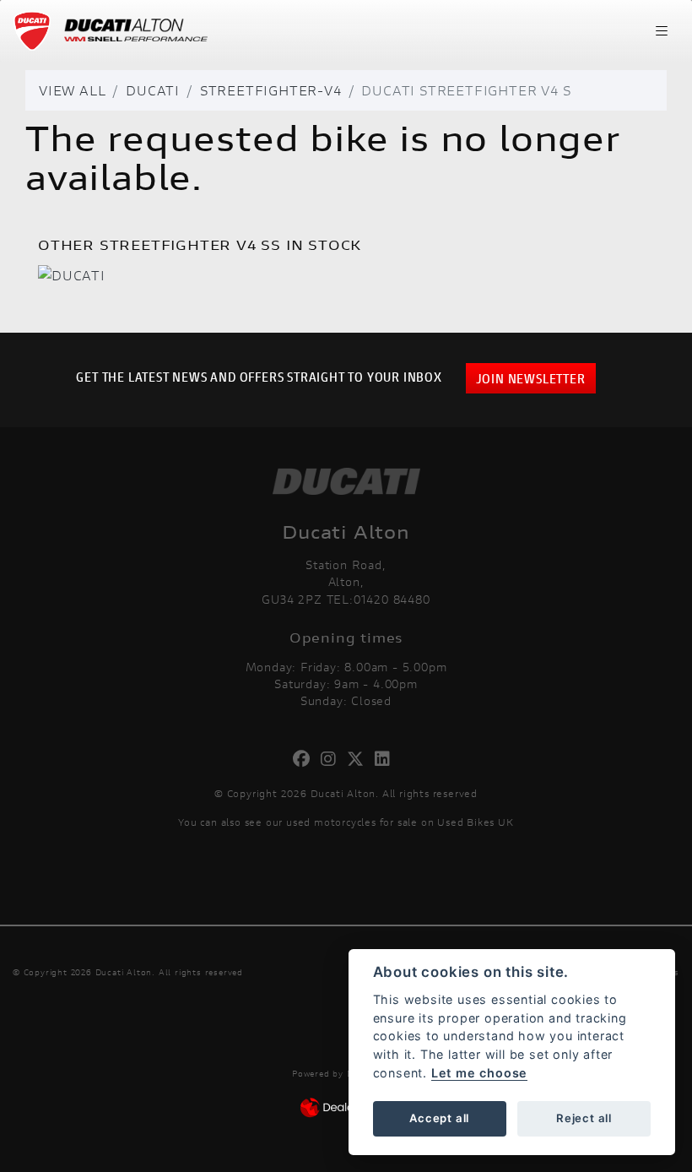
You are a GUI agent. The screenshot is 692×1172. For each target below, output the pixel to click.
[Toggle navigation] (661, 31)
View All (72, 90)
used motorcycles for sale (352, 822)
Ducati (153, 90)
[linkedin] (387, 759)
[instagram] (333, 759)
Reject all (584, 1118)
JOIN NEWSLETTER (531, 378)
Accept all (439, 1118)
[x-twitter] (360, 759)
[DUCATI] (71, 276)
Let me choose (479, 1073)
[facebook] (306, 759)
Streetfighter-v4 (271, 90)
